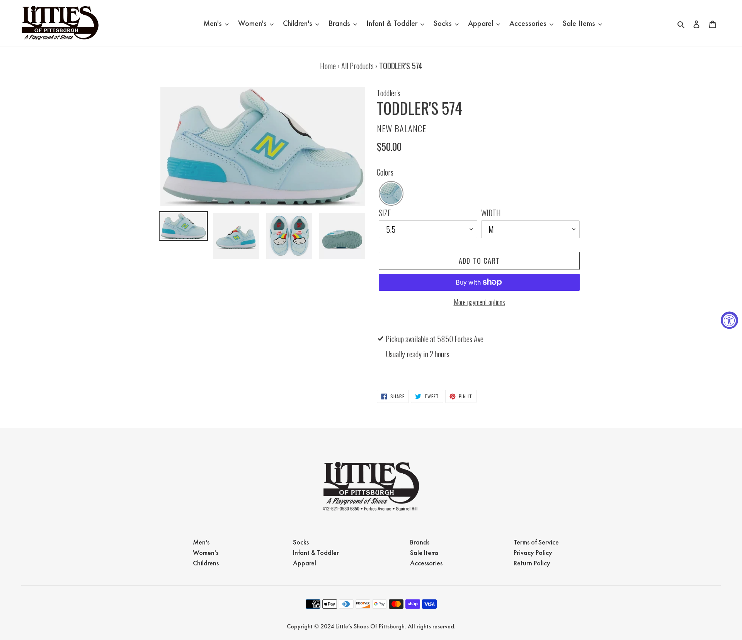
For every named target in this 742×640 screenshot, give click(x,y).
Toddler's (388, 93)
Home (328, 66)
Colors (385, 172)
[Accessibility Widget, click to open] (729, 320)
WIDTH (491, 212)
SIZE (385, 212)
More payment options (479, 302)
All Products (357, 66)
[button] (391, 193)
